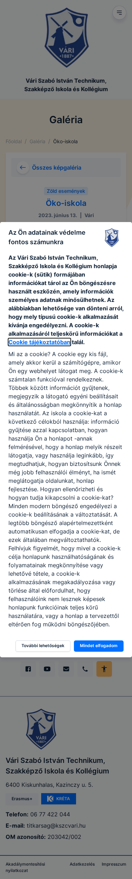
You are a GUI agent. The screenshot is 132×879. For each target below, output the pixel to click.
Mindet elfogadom (99, 645)
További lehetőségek (42, 645)
